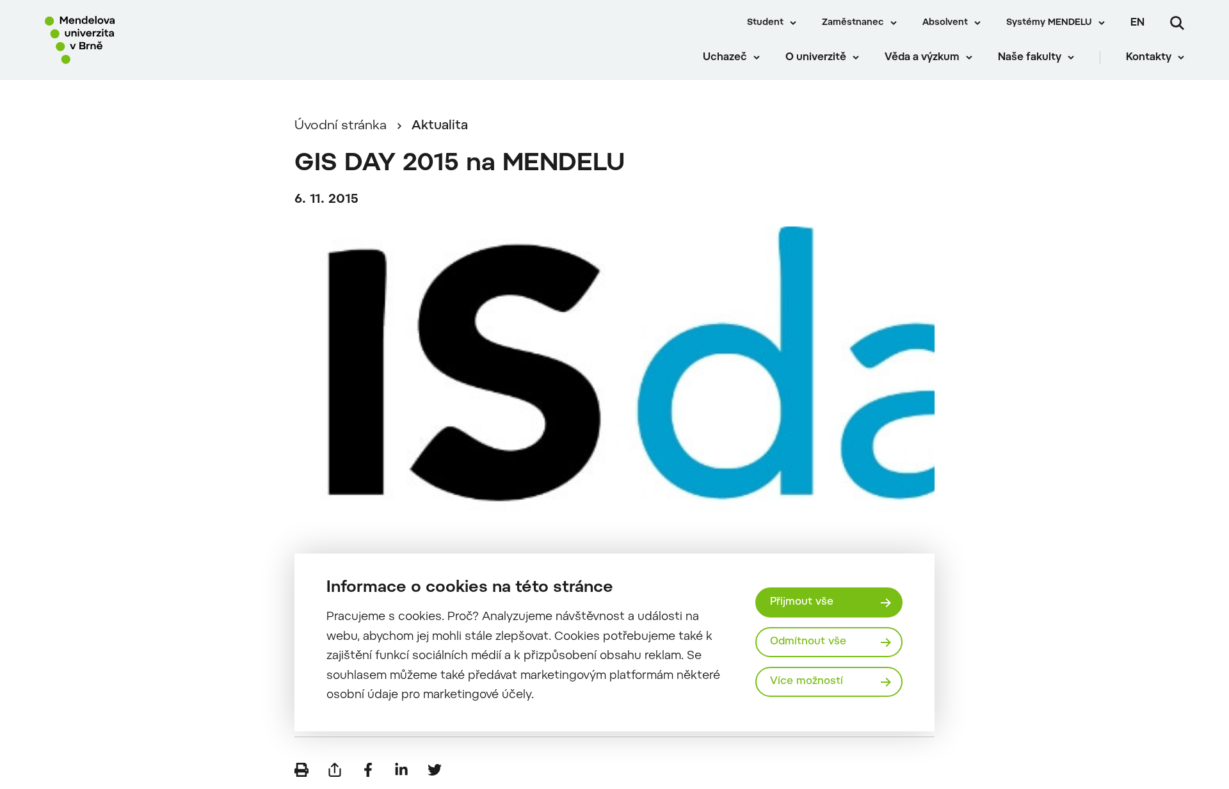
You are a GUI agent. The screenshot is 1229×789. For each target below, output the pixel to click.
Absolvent (945, 23)
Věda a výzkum (922, 57)
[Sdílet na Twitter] (435, 770)
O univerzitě (815, 57)
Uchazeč (725, 57)
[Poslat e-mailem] (335, 770)
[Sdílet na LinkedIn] (401, 770)
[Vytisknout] (301, 770)
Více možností (806, 681)
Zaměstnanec (853, 23)
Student (765, 23)
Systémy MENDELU (1049, 23)
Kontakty (1148, 57)
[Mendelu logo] (122, 40)
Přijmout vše (801, 602)
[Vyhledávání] (1177, 23)
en (1137, 23)
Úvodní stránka (340, 126)
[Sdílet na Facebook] (368, 770)
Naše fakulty (1029, 57)
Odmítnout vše (808, 642)
